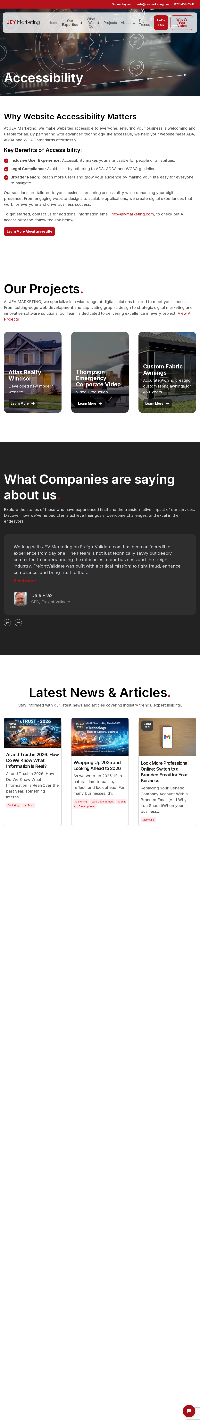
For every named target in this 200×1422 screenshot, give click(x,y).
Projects (110, 23)
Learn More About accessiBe (29, 231)
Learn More (20, 403)
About (126, 23)
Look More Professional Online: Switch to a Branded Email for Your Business (164, 771)
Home (53, 23)
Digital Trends (144, 23)
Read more (25, 580)
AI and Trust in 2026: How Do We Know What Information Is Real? (32, 760)
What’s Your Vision (182, 23)
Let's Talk (161, 22)
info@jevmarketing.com (153, 4)
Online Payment (122, 4)
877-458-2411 (184, 4)
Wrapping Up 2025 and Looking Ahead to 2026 (97, 765)
